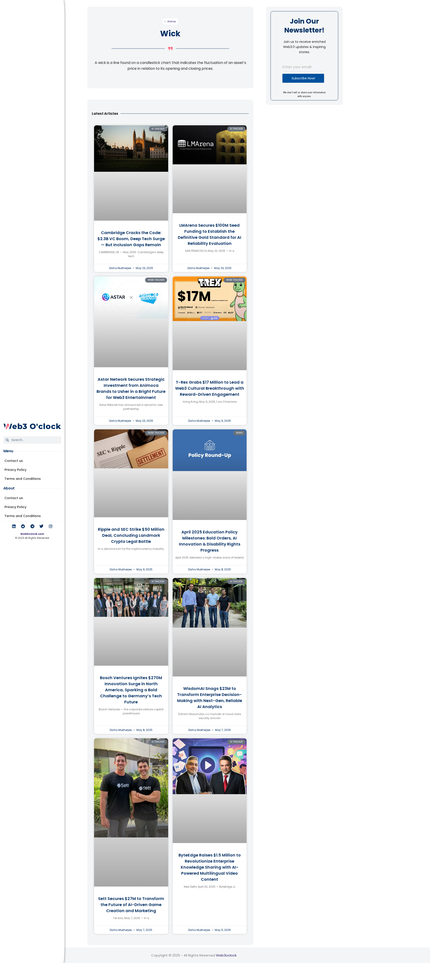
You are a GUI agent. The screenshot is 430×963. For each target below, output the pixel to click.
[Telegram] (32, 526)
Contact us (13, 461)
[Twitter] (41, 526)
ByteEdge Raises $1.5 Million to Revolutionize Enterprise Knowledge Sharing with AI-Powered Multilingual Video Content (209, 867)
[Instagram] (51, 526)
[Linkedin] (14, 526)
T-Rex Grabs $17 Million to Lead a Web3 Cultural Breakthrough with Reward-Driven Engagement (209, 388)
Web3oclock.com (32, 534)
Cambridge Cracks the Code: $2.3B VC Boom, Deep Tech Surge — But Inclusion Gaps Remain (131, 239)
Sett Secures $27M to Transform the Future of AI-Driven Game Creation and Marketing (131, 904)
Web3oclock (226, 955)
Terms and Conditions (22, 478)
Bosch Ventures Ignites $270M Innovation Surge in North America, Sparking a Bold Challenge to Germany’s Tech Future (131, 690)
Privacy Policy (15, 469)
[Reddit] (23, 526)
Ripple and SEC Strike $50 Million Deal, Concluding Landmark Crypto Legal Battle (131, 535)
